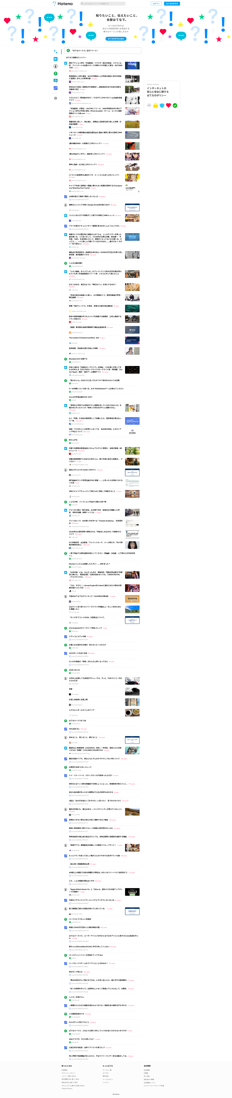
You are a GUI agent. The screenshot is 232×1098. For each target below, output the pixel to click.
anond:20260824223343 (80, 199)
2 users (112, 596)
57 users (93, 864)
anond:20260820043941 (80, 1059)
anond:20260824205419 (79, 229)
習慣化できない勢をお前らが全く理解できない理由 (88, 820)
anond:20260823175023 (79, 732)
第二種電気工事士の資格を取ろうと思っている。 (87, 908)
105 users (81, 451)
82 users (86, 244)
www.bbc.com (76, 454)
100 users (131, 837)
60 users (98, 881)
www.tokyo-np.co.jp (78, 258)
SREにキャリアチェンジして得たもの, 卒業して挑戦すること (92, 491)
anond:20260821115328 (79, 992)
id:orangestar (75, 1017)
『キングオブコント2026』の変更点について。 (87, 617)
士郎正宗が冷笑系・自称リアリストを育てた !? (87, 1047)
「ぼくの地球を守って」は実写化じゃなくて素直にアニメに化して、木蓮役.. (98, 989)
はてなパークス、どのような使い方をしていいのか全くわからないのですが (98, 1031)
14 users (79, 135)
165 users (88, 577)
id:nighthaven (76, 362)
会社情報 (147, 1070)
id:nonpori (74, 383)
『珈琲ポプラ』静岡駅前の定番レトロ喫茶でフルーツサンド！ (92, 845)
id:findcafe (75, 1042)
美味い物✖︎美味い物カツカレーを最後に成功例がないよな (91, 828)
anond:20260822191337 (79, 840)
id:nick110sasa (76, 567)
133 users (101, 737)
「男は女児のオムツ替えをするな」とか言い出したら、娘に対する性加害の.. (98, 980)
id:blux (73, 958)
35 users (93, 1022)
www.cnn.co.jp (76, 322)
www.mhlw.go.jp (76, 435)
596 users (86, 545)
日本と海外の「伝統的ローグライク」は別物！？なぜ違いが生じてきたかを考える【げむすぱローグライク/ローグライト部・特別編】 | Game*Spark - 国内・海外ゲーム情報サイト (95, 369)
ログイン (156, 4)
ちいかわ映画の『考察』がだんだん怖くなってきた (88, 661)
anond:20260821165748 (79, 975)
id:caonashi (75, 443)
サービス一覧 (107, 1070)
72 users (72, 811)
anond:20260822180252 (79, 859)
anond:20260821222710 (79, 950)
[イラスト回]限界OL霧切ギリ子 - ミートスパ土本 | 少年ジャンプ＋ (94, 175)
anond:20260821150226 (79, 983)
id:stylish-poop (76, 770)
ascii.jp (73, 591)
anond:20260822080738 (79, 930)
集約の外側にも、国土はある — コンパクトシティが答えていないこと (95, 809)
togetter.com (75, 413)
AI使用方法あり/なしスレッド (80, 767)
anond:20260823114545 (79, 778)
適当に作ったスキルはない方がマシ (82, 470)
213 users (117, 828)
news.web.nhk (76, 138)
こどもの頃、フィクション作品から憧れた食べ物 (87, 502)
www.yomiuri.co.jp (77, 82)
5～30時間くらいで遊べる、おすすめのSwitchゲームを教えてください (96, 389)
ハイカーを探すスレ (76, 997)
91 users (118, 900)
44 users (102, 196)
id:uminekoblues (76, 705)
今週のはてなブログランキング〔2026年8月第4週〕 (89, 596)
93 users (110, 327)
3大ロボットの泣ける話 (78, 653)
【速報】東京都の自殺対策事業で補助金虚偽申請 (87, 327)
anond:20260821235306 (79, 787)
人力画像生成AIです (76, 1014)
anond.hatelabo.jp (77, 424)
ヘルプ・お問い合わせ (69, 1076)
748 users (124, 856)
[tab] (55, 51)
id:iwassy (74, 715)
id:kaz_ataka (75, 814)
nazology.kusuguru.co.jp (79, 464)
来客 (70, 689)
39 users (72, 276)
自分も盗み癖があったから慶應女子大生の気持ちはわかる (91, 792)
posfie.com (75, 247)
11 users (109, 909)
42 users (72, 177)
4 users (75, 68)
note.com (74, 290)
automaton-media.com (79, 71)
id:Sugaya (74, 623)
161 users (84, 729)
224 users (103, 927)
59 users (72, 287)
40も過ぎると (74, 729)
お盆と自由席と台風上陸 (78, 699)
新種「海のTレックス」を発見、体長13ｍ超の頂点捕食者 (91, 306)
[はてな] (62, 3)
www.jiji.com (75, 515)
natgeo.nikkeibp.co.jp (78, 311)
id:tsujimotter (75, 486)
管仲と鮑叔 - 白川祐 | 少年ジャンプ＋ (83, 164)
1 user (77, 483)
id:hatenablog (76, 601)
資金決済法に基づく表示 (70, 1082)
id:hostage (74, 694)
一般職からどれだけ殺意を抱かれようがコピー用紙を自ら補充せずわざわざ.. (98, 1005)
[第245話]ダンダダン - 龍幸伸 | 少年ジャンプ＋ (87, 154)
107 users (105, 372)
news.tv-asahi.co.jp (78, 353)
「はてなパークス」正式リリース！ (84, 51)
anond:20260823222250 (79, 656)
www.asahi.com (76, 301)
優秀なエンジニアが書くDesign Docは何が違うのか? (89, 205)
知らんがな (73, 440)
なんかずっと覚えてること (79, 1022)
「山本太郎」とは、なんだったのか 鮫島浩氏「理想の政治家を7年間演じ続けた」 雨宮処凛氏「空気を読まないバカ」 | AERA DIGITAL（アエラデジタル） (95, 574)
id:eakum (74, 505)
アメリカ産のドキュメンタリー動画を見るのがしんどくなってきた (94, 226)
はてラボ (106, 1073)
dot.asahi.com (76, 580)
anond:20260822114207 (79, 884)
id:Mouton (74, 631)
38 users (84, 319)
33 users (106, 143)
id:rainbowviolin (76, 559)
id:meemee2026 (76, 392)
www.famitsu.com (77, 116)
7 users (80, 124)
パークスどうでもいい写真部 (80, 919)
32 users (108, 1047)
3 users (118, 491)
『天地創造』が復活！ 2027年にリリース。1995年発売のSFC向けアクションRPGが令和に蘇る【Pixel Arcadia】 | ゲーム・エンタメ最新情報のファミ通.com (95, 110)
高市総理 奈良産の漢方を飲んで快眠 (83, 348)
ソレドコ (106, 1082)
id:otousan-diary (77, 914)
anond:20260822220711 (79, 823)
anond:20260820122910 (79, 1051)
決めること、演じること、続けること (83, 737)
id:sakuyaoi (75, 850)
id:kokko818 (75, 673)
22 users (109, 154)
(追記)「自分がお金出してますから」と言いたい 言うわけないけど (95, 801)
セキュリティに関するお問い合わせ (73, 1086)
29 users (100, 470)
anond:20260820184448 (79, 1025)
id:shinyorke (75, 496)
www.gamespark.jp (77, 375)
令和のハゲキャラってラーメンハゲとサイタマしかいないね (91, 900)
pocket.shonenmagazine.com (81, 103)
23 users (111, 661)
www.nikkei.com (77, 127)
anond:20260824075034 (80, 665)
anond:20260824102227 (79, 639)
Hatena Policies (67, 1088)
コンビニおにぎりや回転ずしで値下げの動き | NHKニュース (91, 215)
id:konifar (74, 743)
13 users (87, 588)
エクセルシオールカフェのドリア (81, 710)
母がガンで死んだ (76, 972)
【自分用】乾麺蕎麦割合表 (79, 864)
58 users (118, 215)
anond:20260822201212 (79, 831)
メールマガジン (108, 1079)
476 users (75, 523)
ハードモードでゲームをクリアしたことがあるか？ (88, 963)
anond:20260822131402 (79, 875)
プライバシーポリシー (69, 1073)
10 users (115, 775)
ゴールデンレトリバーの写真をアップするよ (86, 955)
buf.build (74, 343)
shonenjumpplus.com (78, 149)
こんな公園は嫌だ (76, 263)
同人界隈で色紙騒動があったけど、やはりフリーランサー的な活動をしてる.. (98, 1056)
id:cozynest (75, 612)
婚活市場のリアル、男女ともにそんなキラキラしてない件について (94, 759)
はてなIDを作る (172, 4)
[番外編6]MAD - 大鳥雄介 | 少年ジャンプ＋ (85, 143)
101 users (112, 963)
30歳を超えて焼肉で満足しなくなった (83, 196)
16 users (77, 100)
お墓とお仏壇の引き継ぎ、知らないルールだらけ (87, 645)
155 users (72, 410)
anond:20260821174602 (79, 966)
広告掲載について (149, 1083)
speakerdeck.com (77, 191)
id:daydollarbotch (77, 266)
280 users (86, 431)
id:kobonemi (75, 895)
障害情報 (106, 1076)
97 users (89, 636)
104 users (80, 297)
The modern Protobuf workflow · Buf (84, 338)
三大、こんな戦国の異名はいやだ (81, 881)
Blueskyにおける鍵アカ (78, 359)
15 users (131, 989)
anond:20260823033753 (80, 795)
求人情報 (147, 1076)
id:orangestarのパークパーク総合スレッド (85, 628)
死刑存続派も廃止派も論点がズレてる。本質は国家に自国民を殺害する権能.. (98, 837)
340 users (78, 534)
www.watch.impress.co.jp (80, 526)
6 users (116, 792)
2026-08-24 (74, 670)
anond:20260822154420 (79, 867)
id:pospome (75, 210)
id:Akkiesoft (75, 1000)
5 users (129, 1031)
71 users (74, 938)
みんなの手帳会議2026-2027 (80, 397)
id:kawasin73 (75, 475)
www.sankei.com (77, 548)
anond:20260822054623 (79, 903)
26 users (113, 947)
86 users (113, 205)
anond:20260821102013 (79, 1008)
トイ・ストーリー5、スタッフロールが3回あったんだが (90, 775)
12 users (94, 78)
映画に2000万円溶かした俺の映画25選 (84, 927)
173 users (101, 348)
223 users (79, 421)
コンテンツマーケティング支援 (154, 1086)
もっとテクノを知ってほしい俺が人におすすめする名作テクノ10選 (94, 856)
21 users (98, 512)
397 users (91, 653)
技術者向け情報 (149, 1079)
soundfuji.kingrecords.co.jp (80, 753)
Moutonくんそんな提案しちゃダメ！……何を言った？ (89, 564)
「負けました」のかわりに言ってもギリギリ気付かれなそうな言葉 (94, 380)
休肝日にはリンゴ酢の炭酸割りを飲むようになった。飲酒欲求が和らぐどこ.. (98, 784)
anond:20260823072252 (79, 762)
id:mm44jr (74, 684)
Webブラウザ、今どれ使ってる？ (81, 1039)
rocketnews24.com (77, 279)
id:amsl (73, 400)
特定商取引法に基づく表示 (70, 1079)
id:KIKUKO (74, 648)
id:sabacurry (75, 723)
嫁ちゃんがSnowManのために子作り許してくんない (89, 947)
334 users (112, 820)
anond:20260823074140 (79, 804)
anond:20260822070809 (79, 941)
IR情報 (146, 1073)
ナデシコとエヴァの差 (77, 636)
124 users (125, 801)
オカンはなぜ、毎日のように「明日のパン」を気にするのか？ (92, 284)
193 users (124, 759)
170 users (131, 784)
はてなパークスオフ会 (77, 721)
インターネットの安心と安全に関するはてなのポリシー (158, 90)
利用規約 (64, 1070)
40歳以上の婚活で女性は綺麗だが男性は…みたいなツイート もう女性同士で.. (98, 872)
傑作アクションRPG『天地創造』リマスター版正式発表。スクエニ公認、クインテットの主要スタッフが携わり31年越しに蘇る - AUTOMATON (95, 65)
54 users (101, 164)
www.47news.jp (76, 332)
